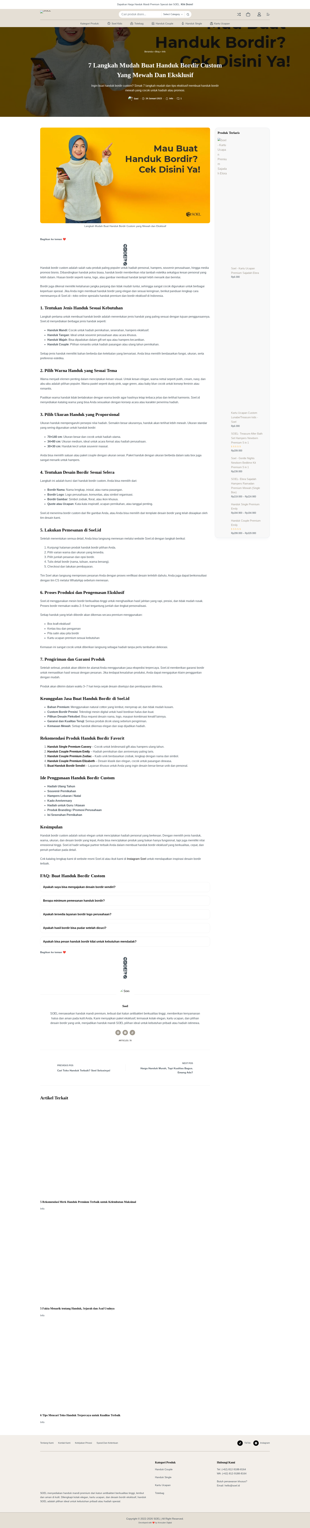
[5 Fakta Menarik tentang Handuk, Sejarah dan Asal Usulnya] (125, 1258)
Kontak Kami (64, 1443)
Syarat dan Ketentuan (107, 1443)
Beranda (148, 51)
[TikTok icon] (132, 1032)
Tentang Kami (47, 1443)
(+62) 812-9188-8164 (234, 1469)
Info (164, 51)
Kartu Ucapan (222, 23)
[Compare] (239, 14)
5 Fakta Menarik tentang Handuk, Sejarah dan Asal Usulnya (77, 1308)
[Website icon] (118, 1032)
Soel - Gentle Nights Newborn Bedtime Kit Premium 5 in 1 (243, 463)
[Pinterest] (125, 253)
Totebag (139, 23)
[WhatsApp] (125, 264)
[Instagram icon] (125, 1032)
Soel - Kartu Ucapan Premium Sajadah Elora (245, 270)
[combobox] (140, 14)
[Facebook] (125, 246)
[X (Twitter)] (125, 249)
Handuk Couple (164, 23)
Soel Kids (117, 23)
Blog (157, 51)
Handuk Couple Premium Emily (246, 523)
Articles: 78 (125, 1040)
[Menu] (268, 14)
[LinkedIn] (125, 256)
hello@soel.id (232, 1485)
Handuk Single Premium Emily (245, 506)
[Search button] (188, 14)
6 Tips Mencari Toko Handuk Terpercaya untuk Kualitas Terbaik (80, 1415)
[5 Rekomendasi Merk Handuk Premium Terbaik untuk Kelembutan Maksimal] (125, 1152)
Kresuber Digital (165, 1523)
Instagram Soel (136, 858)
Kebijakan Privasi (83, 1443)
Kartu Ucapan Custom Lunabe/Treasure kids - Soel (244, 417)
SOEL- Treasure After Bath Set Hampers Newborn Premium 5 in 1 (246, 438)
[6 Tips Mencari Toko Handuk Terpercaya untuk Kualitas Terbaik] (125, 1365)
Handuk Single (193, 23)
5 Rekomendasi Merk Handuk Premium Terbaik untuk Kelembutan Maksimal (88, 1201)
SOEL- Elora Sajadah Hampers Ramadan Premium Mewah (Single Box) (245, 485)
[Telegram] (125, 260)
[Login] (259, 14)
